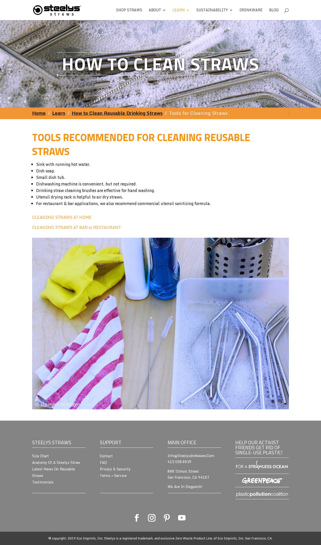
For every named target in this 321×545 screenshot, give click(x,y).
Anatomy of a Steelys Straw (56, 462)
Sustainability (212, 10)
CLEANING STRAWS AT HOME (62, 217)
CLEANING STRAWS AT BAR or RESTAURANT (76, 227)
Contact (106, 456)
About (155, 10)
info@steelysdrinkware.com (191, 456)
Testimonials (43, 482)
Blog (274, 10)
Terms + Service (113, 475)
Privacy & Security (115, 469)
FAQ (103, 462)
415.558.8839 (180, 462)
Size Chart (40, 456)
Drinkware (251, 10)
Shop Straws (129, 10)
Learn (179, 10)
